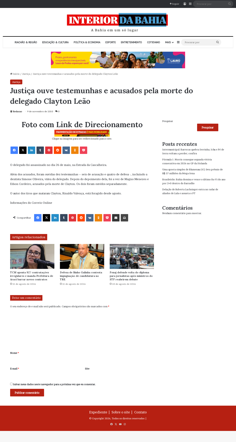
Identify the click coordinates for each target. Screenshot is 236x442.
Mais (168, 42)
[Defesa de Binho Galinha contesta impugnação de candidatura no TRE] (82, 256)
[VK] (66, 150)
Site (87, 368)
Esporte (110, 42)
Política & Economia (87, 42)
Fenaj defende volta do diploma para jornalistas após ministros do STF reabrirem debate (131, 276)
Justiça (26, 73)
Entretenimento (131, 42)
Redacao (17, 111)
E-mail (14, 368)
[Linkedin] (31, 150)
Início (16, 73)
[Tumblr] (40, 150)
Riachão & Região (26, 42)
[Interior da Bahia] (118, 22)
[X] (23, 150)
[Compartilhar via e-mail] (115, 217)
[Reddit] (57, 150)
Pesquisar (167, 121)
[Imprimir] (124, 217)
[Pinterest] (49, 150)
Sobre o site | (123, 412)
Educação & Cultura (55, 42)
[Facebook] (14, 150)
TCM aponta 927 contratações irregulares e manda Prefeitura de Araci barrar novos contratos (31, 276)
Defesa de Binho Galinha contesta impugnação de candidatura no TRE (81, 276)
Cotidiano (153, 42)
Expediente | (100, 412)
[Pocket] (83, 150)
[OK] (75, 150)
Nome (14, 352)
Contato (140, 412)
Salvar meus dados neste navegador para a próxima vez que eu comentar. (54, 384)
